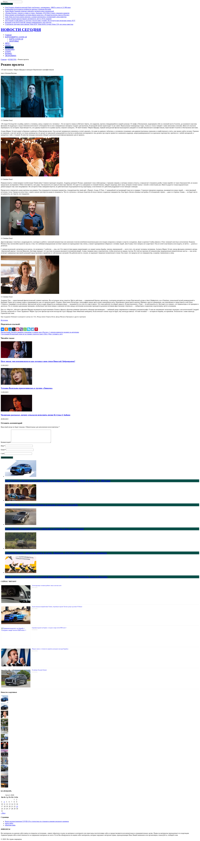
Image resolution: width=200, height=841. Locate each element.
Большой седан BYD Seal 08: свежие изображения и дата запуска (28, 22)
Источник (4, 320)
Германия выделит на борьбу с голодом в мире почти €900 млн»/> (49, 628)
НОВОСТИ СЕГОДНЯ (21, 29)
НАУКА (8, 45)
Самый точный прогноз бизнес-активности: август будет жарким (28, 19)
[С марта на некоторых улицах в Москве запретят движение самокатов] (4, 733)
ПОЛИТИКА (9, 49)
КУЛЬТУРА (9, 47)
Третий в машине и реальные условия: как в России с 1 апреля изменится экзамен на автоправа (40, 332)
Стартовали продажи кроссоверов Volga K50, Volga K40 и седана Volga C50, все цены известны (39, 24)
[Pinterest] (36, 329)
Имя (2, 446)
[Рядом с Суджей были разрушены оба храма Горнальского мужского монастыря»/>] (4, 725)
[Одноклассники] (6, 329)
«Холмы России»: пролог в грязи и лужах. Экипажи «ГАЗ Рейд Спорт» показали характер (37, 13)
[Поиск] (1, 2)
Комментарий (6, 442)
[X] (13, 329)
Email (3, 450)
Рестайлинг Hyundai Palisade (39, 670)
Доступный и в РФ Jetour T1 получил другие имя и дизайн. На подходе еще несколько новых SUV (40, 20)
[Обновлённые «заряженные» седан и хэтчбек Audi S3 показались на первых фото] (4, 779)
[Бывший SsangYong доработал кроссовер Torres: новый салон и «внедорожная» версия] (4, 756)
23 (17, 806)
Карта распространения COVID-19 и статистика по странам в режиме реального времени (37, 821)
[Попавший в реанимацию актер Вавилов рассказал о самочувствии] (4, 748)
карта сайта (9, 823)
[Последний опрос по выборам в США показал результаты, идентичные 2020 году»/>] (4, 764)
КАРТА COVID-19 (16, 39)
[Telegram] (32, 329)
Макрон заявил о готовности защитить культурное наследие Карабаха (50, 649)
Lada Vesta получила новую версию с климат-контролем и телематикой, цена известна (35, 17)
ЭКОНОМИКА (10, 56)
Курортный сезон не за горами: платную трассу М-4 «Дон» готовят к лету (32, 334)
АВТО (7, 43)
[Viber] (21, 329)
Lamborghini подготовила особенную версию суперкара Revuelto (28, 9)
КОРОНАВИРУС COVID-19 (16, 37)
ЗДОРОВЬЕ (14, 41)
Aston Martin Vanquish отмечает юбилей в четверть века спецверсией (29, 11)
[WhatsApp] (25, 329)
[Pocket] (17, 329)
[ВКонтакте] (2, 329)
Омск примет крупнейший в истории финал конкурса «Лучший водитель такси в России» (37, 15)
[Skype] (28, 329)
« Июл (3, 813)
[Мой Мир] (10, 329)
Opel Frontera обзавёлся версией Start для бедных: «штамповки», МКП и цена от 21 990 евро (38, 7)
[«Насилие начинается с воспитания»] (4, 718)
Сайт (2, 453)
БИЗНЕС (8, 54)
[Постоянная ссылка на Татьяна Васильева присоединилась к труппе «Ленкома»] (16, 384)
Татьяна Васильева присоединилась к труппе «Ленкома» (27, 388)
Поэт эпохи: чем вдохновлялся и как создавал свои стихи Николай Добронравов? (38, 361)
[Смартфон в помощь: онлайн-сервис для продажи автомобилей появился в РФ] (4, 741)
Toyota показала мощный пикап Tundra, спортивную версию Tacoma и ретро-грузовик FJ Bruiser (57, 606)
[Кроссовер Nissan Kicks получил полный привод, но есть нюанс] (4, 710)
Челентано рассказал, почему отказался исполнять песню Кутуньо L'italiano (35, 415)
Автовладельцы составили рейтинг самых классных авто (46, 585)
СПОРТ (8, 52)
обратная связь (10, 825)
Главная (8, 35)
